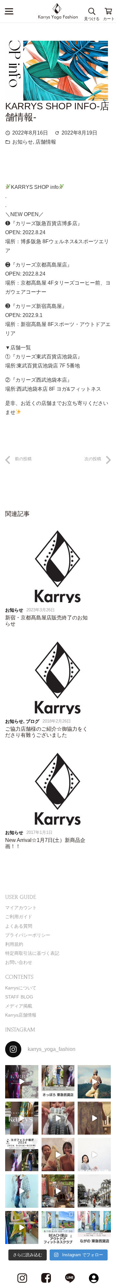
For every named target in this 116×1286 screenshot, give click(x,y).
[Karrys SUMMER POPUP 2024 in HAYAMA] (58, 1191)
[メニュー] (9, 11)
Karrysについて (20, 987)
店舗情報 (45, 142)
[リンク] (58, 11)
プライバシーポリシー (27, 935)
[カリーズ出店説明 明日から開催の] (94, 1118)
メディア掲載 (18, 1005)
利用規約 (14, 944)
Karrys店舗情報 (20, 1015)
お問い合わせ (18, 962)
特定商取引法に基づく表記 (32, 953)
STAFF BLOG (19, 996)
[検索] (92, 11)
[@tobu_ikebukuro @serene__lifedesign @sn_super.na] (21, 1227)
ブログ (32, 721)
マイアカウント (21, 907)
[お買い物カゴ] (108, 11)
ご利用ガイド (18, 916)
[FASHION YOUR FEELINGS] (94, 1191)
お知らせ (22, 142)
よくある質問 (18, 926)
